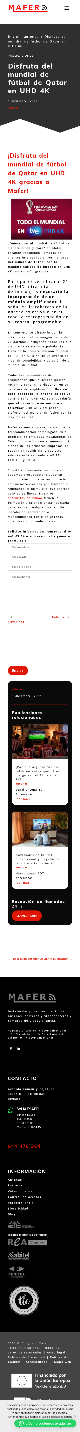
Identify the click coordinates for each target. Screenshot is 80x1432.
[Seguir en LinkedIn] (19, 1048)
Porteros (15, 1185)
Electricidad (18, 1208)
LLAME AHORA (27, 916)
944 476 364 (24, 1146)
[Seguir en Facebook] (11, 1048)
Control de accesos (24, 1197)
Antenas (15, 1180)
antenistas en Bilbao (25, 498)
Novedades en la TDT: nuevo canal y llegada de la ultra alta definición (38, 859)
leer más (23, 799)
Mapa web (62, 1362)
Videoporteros (20, 1191)
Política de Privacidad (26, 1357)
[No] (75, 1416)
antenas (13, 107)
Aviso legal (56, 1352)
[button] (45, 1423)
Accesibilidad (37, 1362)
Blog (12, 1214)
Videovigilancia (21, 1203)
